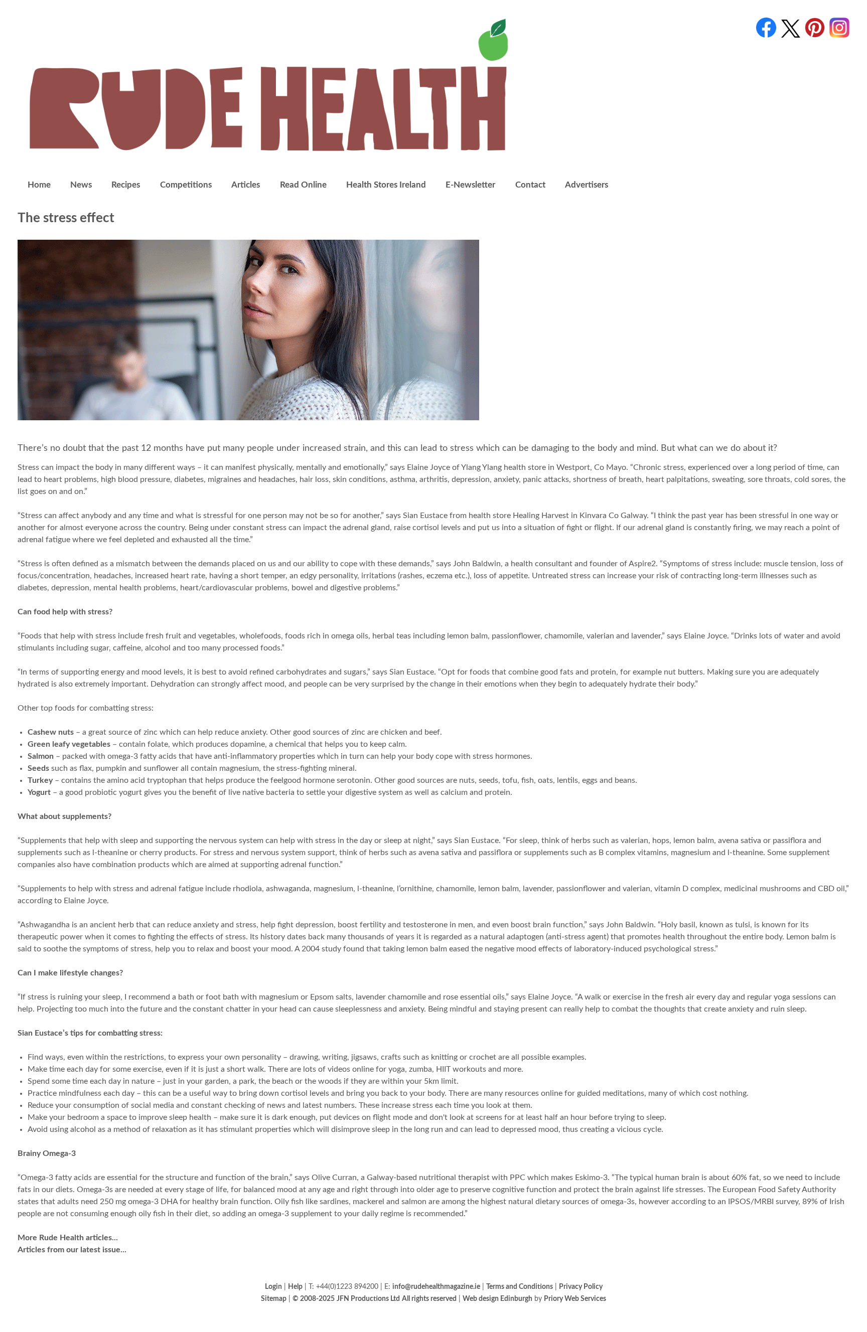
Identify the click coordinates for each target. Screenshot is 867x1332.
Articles (245, 185)
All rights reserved (429, 1298)
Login (273, 1286)
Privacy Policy (581, 1286)
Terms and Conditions (519, 1286)
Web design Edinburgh (497, 1298)
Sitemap (273, 1298)
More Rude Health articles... (68, 1238)
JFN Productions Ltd (368, 1298)
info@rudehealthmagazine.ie (436, 1286)
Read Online (303, 185)
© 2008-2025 (314, 1298)
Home (39, 185)
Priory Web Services (575, 1298)
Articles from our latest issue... (72, 1250)
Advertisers (586, 185)
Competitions (186, 185)
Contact (530, 185)
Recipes (125, 185)
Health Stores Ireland (386, 185)
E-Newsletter (470, 185)
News (81, 185)
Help (295, 1286)
